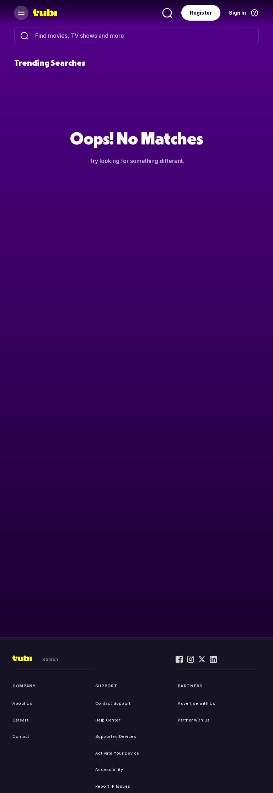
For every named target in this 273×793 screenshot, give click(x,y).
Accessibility (109, 769)
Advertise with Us (196, 703)
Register (201, 13)
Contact (21, 736)
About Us (22, 703)
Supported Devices (115, 736)
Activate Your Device (117, 753)
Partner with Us (194, 720)
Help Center (108, 720)
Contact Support (113, 703)
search (50, 659)
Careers (20, 720)
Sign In (237, 13)
